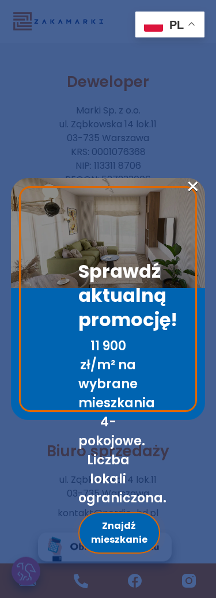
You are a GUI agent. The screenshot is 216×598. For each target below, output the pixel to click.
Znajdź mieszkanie (119, 532)
